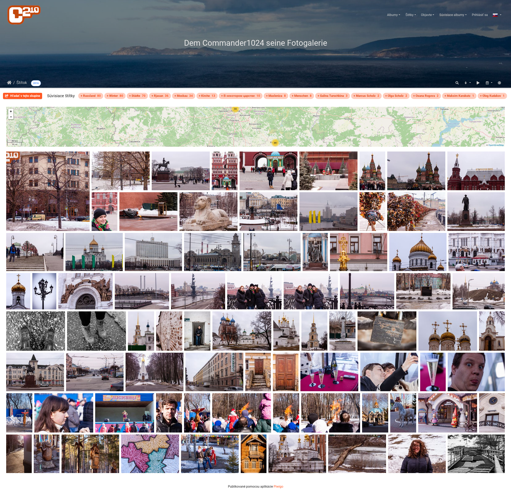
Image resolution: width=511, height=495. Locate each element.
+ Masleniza (276, 96)
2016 (36, 83)
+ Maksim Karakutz (459, 96)
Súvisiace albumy (451, 15)
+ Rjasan (160, 96)
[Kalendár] (489, 83)
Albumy (392, 15)
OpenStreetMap (496, 145)
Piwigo (278, 486)
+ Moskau (183, 96)
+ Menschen (302, 96)
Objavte (426, 15)
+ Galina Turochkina (333, 96)
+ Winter (115, 96)
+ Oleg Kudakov (492, 96)
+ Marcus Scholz (366, 96)
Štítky (409, 15)
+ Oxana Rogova (426, 96)
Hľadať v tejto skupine (24, 96)
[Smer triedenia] (467, 83)
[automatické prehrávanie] (478, 83)
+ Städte (137, 96)
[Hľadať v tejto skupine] (457, 83)
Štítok (21, 82)
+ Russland (91, 96)
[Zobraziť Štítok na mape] (499, 83)
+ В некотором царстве (240, 96)
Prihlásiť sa (480, 15)
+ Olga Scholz (396, 96)
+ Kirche (207, 96)
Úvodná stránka (9, 83)
